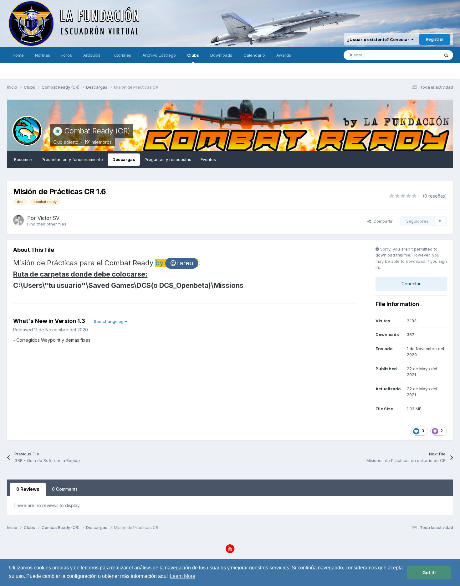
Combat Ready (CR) (97, 130)
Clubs (193, 55)
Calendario (254, 55)
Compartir (382, 221)
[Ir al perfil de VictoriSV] (18, 220)
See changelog (109, 321)
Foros (66, 55)
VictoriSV (48, 218)
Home (18, 55)
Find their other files (46, 223)
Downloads (221, 55)
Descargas (123, 159)
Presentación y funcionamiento (72, 159)
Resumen (23, 159)
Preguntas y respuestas (168, 159)
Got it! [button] (429, 572)
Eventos (208, 159)
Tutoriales (121, 55)
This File (423, 55)
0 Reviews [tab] (27, 489)
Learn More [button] (182, 576)
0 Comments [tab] (65, 489)
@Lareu (181, 263)
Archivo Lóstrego (159, 55)
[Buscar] (446, 55)
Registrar (434, 39)
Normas (42, 55)
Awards (283, 55)
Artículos (91, 55)
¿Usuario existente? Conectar (379, 39)
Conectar (411, 283)
